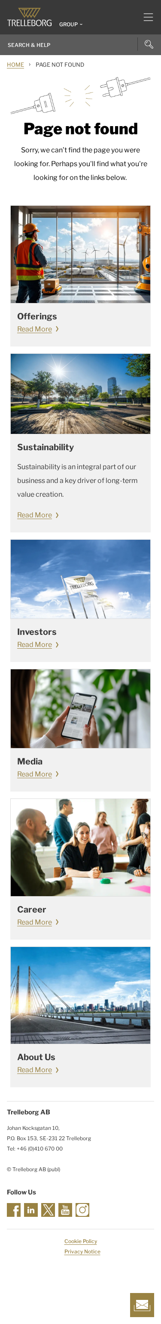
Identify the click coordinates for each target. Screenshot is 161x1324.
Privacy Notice (82, 1251)
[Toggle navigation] (145, 17)
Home (15, 64)
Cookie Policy (80, 1241)
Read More (34, 329)
